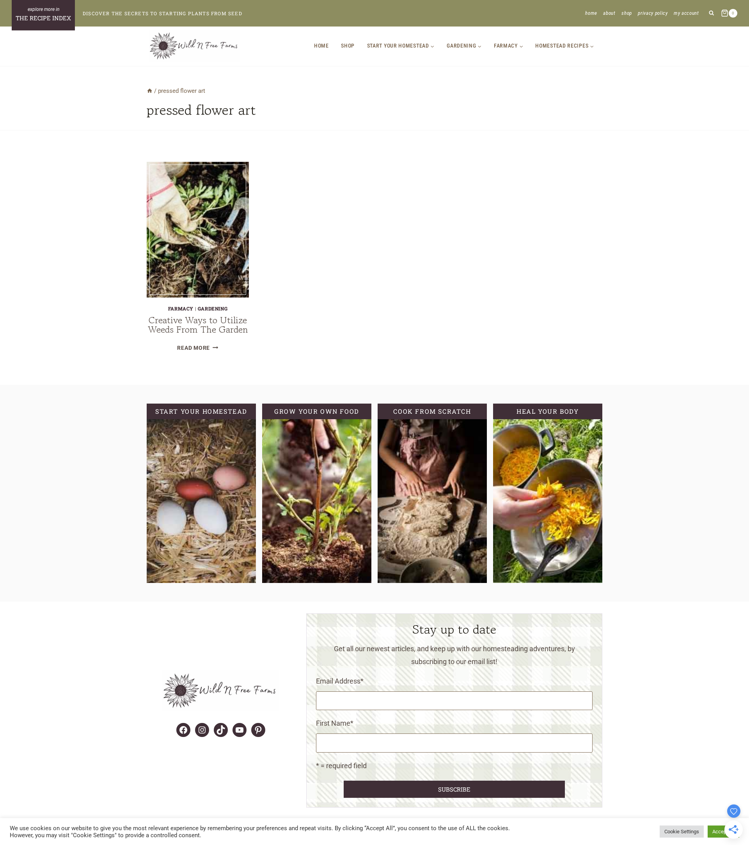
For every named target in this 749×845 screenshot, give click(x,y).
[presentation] (198, 230)
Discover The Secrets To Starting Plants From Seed (162, 13)
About (609, 13)
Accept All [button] (723, 831)
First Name (334, 723)
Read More (197, 348)
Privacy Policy (652, 13)
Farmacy (180, 308)
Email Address (340, 681)
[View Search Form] (711, 13)
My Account (686, 13)
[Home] (150, 90)
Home (591, 13)
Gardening (212, 308)
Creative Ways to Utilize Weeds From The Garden (198, 324)
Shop (626, 13)
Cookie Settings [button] (681, 831)
